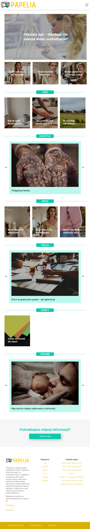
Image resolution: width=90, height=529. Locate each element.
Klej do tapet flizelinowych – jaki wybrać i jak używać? (16, 122)
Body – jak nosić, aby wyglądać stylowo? (17, 73)
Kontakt (9, 510)
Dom (45, 92)
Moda (45, 201)
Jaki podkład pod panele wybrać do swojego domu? (44, 122)
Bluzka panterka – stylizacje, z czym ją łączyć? (74, 73)
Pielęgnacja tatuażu (20, 190)
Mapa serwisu (36, 525)
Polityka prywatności (16, 525)
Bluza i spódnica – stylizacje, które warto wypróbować (72, 231)
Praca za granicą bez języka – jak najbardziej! (33, 299)
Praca (45, 245)
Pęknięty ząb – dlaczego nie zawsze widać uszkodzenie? (45, 36)
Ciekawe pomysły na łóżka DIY (72, 484)
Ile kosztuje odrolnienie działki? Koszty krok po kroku (71, 122)
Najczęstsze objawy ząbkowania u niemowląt (33, 408)
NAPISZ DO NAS (45, 436)
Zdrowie (45, 354)
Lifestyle (45, 136)
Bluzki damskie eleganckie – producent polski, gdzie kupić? (45, 73)
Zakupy (45, 310)
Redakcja (10, 505)
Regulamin (52, 525)
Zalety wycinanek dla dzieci (16, 340)
